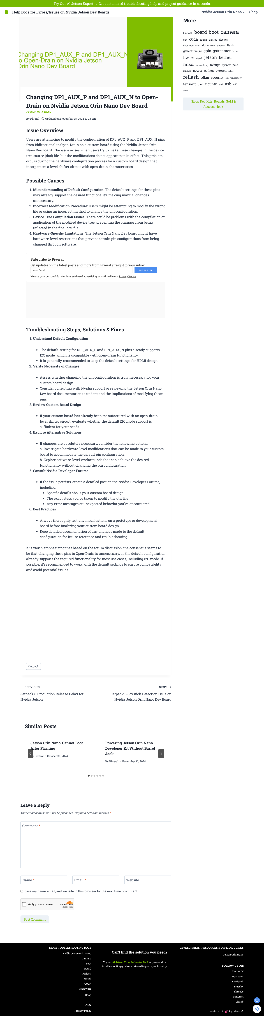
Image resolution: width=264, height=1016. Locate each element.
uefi (221, 84)
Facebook (238, 981)
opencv (226, 65)
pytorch (221, 70)
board (200, 32)
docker (223, 39)
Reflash (86, 973)
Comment (31, 826)
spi (227, 77)
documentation (191, 45)
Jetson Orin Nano (39, 111)
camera (230, 31)
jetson (210, 57)
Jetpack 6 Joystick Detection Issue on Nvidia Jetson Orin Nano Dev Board (141, 693)
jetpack (33, 666)
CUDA (87, 983)
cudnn (203, 39)
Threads (239, 991)
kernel (225, 57)
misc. (188, 64)
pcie (235, 65)
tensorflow (236, 77)
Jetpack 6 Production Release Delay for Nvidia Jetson (52, 693)
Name (28, 880)
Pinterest (238, 996)
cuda (193, 39)
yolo (185, 90)
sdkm (205, 77)
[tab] (89, 776)
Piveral (39, 756)
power (197, 70)
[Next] (161, 753)
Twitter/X (238, 971)
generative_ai (192, 51)
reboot (231, 71)
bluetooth (188, 33)
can (185, 39)
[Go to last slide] (30, 753)
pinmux (187, 70)
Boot (88, 963)
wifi (235, 84)
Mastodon (237, 976)
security (217, 77)
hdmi (235, 51)
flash (230, 45)
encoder (211, 45)
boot (214, 32)
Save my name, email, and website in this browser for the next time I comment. (81, 891)
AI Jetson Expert (80, 3)
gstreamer (222, 50)
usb (228, 83)
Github (240, 1001)
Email (80, 880)
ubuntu (211, 84)
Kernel (87, 978)
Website (132, 880)
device (213, 39)
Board (87, 968)
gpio (207, 50)
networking (202, 65)
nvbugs (215, 65)
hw (186, 57)
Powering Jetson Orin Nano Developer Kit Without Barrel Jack (130, 748)
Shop (253, 12)
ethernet (221, 45)
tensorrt (189, 84)
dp (203, 45)
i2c (192, 58)
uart (200, 84)
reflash (191, 77)
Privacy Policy (83, 1010)
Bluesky (239, 986)
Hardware (85, 988)
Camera (86, 958)
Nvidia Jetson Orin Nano (76, 953)
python (209, 70)
